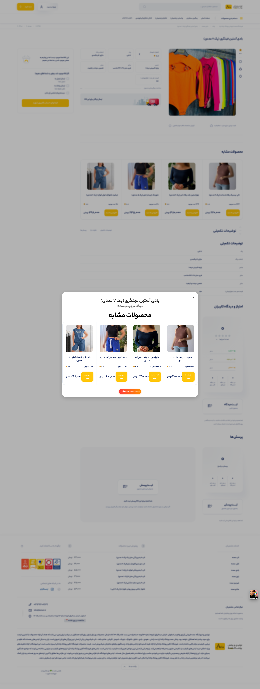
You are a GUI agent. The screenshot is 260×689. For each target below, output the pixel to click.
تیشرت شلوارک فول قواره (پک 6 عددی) (79, 359)
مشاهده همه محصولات (131, 391)
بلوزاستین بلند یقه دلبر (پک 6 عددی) (147, 359)
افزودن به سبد (188, 376)
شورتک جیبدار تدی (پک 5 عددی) (113, 357)
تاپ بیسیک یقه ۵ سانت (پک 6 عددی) (180, 359)
